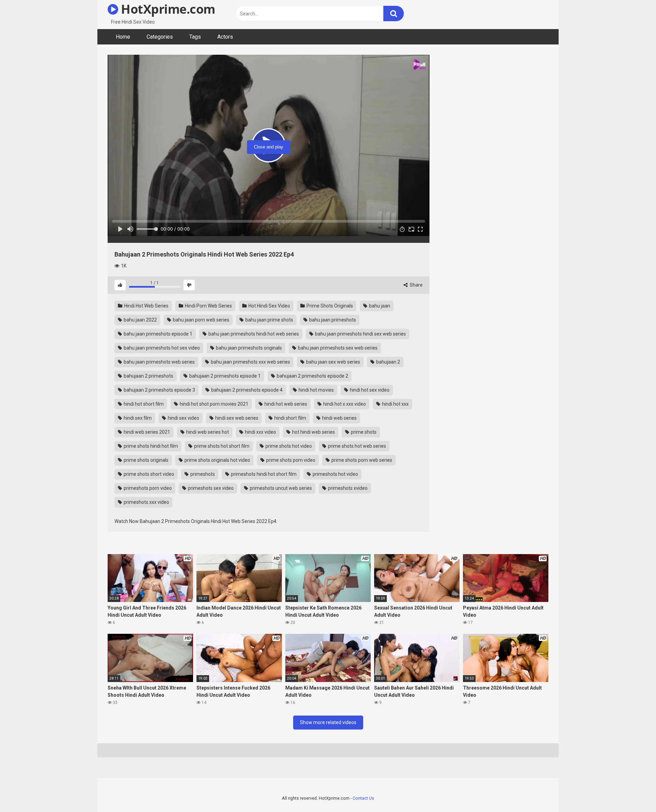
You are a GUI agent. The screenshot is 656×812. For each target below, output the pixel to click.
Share (416, 285)
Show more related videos (328, 722)
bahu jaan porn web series (200, 320)
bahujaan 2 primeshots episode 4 (246, 390)
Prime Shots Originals (329, 306)
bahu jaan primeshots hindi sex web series (360, 334)
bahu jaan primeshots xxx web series (250, 362)
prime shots (363, 432)
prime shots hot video (288, 446)
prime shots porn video (290, 460)
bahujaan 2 (387, 362)
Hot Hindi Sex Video (268, 306)
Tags (195, 37)
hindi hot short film (143, 404)
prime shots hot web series (356, 446)
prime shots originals (145, 460)
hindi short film (289, 418)
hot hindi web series (313, 432)
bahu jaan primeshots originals (248, 348)
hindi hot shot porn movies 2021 (213, 404)
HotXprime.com (166, 9)
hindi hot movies (316, 390)
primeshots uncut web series (280, 488)
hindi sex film (137, 418)
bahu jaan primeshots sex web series (337, 348)
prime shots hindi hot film (150, 446)
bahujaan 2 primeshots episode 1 (224, 376)
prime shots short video (148, 474)
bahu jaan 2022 (140, 320)
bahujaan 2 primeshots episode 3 (159, 390)
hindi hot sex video (369, 390)
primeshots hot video (335, 474)
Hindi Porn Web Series (208, 306)
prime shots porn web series (361, 460)
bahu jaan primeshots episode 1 (157, 334)
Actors (225, 37)
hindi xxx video (260, 432)
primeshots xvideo (347, 488)
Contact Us (363, 798)
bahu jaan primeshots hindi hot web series (253, 334)
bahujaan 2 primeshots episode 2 (312, 376)
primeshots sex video (210, 488)
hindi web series (339, 418)
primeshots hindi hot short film (263, 474)
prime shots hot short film (221, 446)
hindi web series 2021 (146, 432)
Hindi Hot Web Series (145, 306)
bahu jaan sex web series (332, 362)
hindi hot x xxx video (344, 404)
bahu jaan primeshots (332, 320)
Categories (160, 37)
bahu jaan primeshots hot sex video (161, 348)
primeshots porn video (147, 488)
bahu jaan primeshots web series (159, 362)
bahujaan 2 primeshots (148, 376)
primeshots (202, 474)
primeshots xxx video (146, 502)
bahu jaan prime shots (268, 320)
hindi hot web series (285, 404)
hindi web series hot (207, 432)
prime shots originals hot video (216, 460)
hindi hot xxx (395, 404)
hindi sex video (183, 418)
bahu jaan (379, 306)
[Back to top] (633, 791)
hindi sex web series (236, 418)
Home (123, 37)
